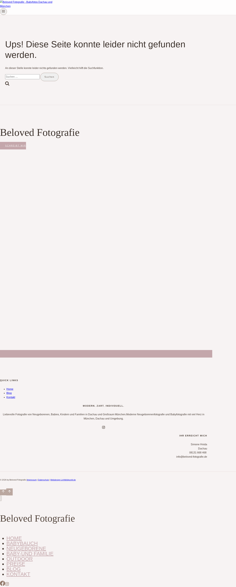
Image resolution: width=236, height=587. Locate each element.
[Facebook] (2, 585)
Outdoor (19, 559)
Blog (9, 393)
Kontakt (10, 397)
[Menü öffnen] (3, 11)
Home (9, 389)
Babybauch (22, 543)
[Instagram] (7, 585)
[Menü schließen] (1, 498)
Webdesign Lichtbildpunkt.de (63, 480)
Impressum (32, 480)
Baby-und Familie (29, 554)
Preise (15, 564)
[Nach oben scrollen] (3, 492)
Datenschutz (43, 480)
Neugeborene (26, 548)
